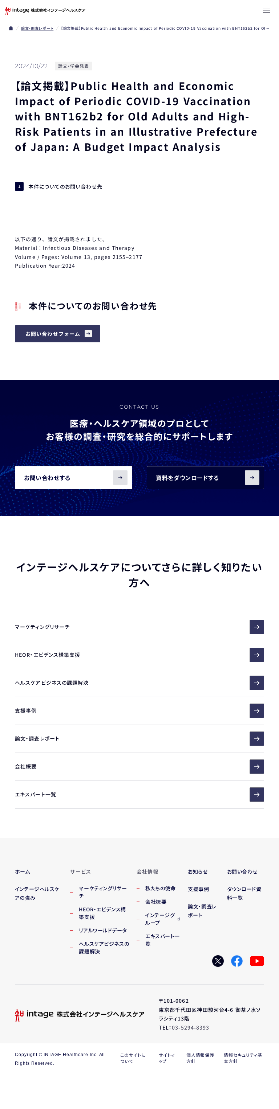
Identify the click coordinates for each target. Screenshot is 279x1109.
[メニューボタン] (267, 11)
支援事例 (26, 710)
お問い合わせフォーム (52, 333)
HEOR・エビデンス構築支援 (48, 654)
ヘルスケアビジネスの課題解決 (52, 682)
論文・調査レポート (37, 28)
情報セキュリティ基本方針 (243, 1058)
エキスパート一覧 (35, 794)
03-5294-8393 (190, 1027)
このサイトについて (133, 1058)
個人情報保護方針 (200, 1058)
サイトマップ (167, 1058)
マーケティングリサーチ (42, 626)
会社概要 (26, 766)
